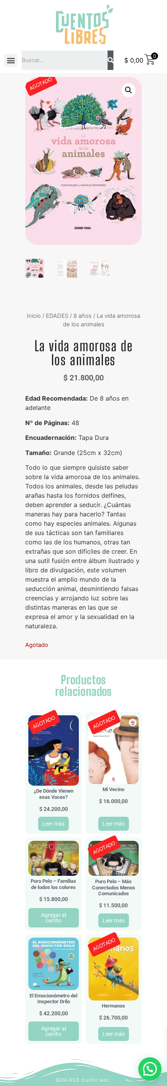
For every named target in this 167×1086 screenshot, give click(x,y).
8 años (82, 315)
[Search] (110, 60)
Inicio (34, 315)
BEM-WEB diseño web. (83, 1080)
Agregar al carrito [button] (53, 918)
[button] (10, 60)
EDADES (57, 315)
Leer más (53, 824)
